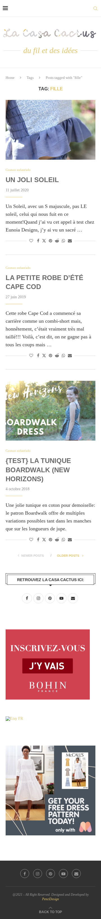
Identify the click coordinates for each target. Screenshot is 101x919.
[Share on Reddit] (57, 241)
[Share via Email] (70, 241)
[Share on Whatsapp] (63, 241)
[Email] (76, 873)
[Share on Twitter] (44, 240)
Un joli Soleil (32, 180)
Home (10, 77)
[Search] (95, 8)
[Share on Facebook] (38, 241)
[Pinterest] (50, 873)
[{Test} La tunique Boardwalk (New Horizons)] (50, 411)
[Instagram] (37, 873)
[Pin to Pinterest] (50, 241)
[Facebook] (24, 873)
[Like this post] (31, 241)
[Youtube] (63, 873)
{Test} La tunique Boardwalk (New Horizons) (38, 470)
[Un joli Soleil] (50, 130)
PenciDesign (50, 899)
